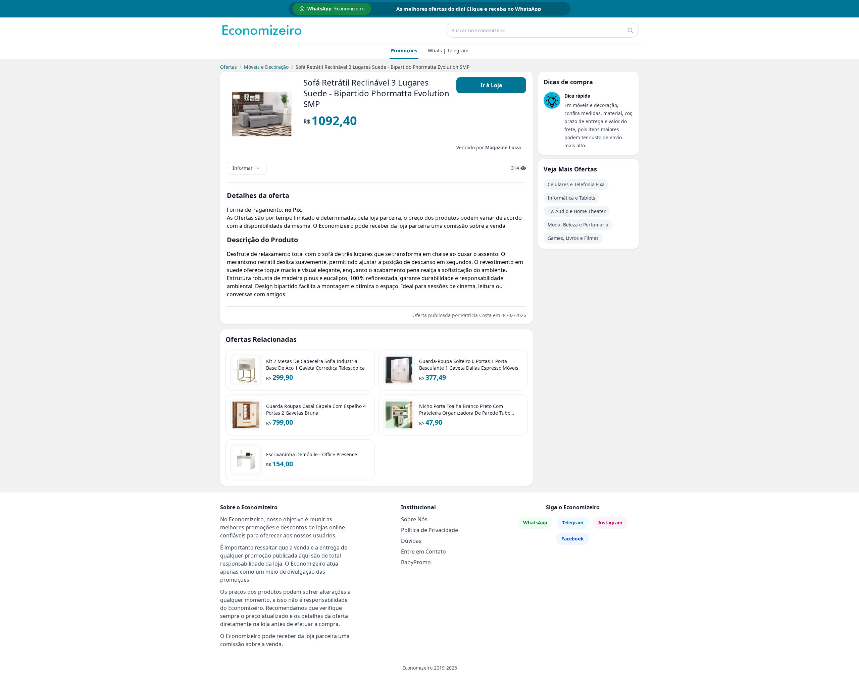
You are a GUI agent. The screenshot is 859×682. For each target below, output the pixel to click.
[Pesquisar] (630, 30)
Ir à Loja (491, 85)
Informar (243, 168)
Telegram (573, 522)
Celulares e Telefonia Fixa (576, 184)
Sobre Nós (414, 519)
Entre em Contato (423, 551)
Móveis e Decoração (266, 67)
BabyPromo (416, 562)
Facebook (572, 538)
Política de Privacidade (429, 530)
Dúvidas (411, 540)
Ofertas (228, 67)
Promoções (404, 50)
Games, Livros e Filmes (573, 238)
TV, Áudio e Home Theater (577, 211)
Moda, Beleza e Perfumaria (578, 224)
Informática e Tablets (571, 198)
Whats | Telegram (448, 50)
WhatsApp (535, 522)
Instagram (610, 522)
